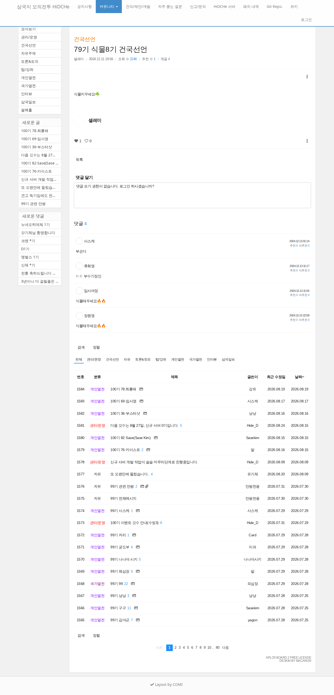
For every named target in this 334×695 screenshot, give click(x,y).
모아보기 (28, 28)
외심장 (252, 584)
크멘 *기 (28, 240)
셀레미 (79, 59)
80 (217, 648)
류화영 (89, 266)
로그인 (306, 19)
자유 (127, 359)
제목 (174, 377)
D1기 (25, 248)
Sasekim (252, 438)
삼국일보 (228, 359)
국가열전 (195, 359)
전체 (78, 359)
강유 (252, 389)
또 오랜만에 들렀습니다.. (41, 187)
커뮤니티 (107, 6)
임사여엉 (91, 291)
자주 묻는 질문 (170, 6)
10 (209, 648)
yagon (253, 620)
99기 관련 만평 (33, 203)
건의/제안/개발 (138, 6)
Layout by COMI (168, 684)
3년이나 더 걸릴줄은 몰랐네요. (41, 281)
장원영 (89, 316)
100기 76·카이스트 (36, 171)
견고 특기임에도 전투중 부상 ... (41, 195)
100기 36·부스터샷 (36, 146)
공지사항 (84, 6)
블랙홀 (26, 109)
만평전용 (253, 486)
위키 (294, 6)
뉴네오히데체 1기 (35, 224)
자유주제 (28, 53)
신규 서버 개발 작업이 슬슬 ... (41, 179)
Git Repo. (275, 6)
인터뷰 (212, 359)
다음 (225, 648)
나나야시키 (252, 559)
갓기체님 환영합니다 (38, 232)
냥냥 (252, 413)
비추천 (304, 245)
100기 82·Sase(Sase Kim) (41, 163)
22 (126, 584)
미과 (252, 547)
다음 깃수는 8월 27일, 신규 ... (41, 154)
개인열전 (177, 359)
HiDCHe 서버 (224, 6)
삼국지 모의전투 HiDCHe (43, 6)
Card (252, 535)
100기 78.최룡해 (34, 130)
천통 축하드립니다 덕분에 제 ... (41, 273)
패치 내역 (251, 6)
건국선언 (84, 39)
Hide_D (252, 425)
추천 (293, 245)
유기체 (252, 474)
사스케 (89, 241)
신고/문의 (198, 6)
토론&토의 (143, 359)
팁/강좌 (161, 359)
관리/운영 (94, 359)
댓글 (165, 59)
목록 (79, 159)
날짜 (298, 377)
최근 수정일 (276, 377)
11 (129, 608)
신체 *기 (28, 265)
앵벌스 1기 (30, 256)
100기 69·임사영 (34, 138)
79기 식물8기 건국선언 (110, 49)
